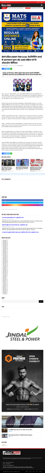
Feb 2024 (4, 262)
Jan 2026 (4, 245)
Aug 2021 (4, 285)
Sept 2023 (4, 266)
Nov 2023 (4, 265)
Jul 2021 (4, 286)
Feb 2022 (4, 281)
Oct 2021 (4, 284)
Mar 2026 (4, 243)
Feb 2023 (4, 271)
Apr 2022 (4, 279)
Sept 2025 (4, 248)
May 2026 (4, 242)
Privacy (40, 471)
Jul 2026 (4, 240)
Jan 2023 (4, 272)
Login (30, 471)
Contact (27, 471)
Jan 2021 (4, 290)
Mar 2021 (4, 289)
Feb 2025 (4, 253)
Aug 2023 (4, 267)
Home (37, 471)
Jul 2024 (4, 259)
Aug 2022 (4, 276)
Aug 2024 (4, 258)
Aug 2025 (4, 249)
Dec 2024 (4, 255)
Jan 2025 (4, 254)
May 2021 (4, 287)
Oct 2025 (4, 247)
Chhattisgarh (16, 8)
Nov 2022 (4, 274)
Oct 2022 (4, 274)
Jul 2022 (4, 277)
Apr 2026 (4, 243)
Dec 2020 (4, 291)
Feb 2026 (4, 244)
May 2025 (4, 251)
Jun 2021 (4, 287)
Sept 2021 (4, 284)
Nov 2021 (4, 283)
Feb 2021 (4, 290)
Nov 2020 (4, 292)
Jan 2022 (4, 281)
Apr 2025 (4, 252)
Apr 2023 (4, 270)
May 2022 (4, 278)
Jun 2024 (4, 259)
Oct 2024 (4, 256)
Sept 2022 (4, 275)
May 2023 (4, 269)
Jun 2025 (4, 250)
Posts (4, 444)
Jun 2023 (4, 268)
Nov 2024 (4, 256)
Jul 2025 (4, 250)
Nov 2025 (4, 246)
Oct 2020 (4, 293)
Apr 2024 (4, 261)
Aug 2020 (4, 293)
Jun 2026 (4, 241)
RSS (33, 471)
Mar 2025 (4, 253)
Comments (5, 445)
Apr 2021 (4, 288)
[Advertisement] (22, 311)
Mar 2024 (4, 262)
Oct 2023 (4, 265)
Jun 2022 (4, 278)
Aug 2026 (4, 240)
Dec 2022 (4, 273)
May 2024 (4, 260)
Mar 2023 (4, 271)
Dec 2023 (4, 264)
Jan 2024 (4, 263)
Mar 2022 (4, 280)
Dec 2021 (4, 282)
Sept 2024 (4, 257)
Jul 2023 (4, 268)
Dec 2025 (4, 246)
